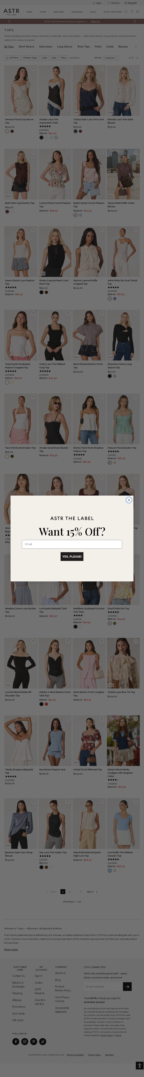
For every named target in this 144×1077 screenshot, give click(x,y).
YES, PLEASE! (72, 556)
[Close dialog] (129, 500)
